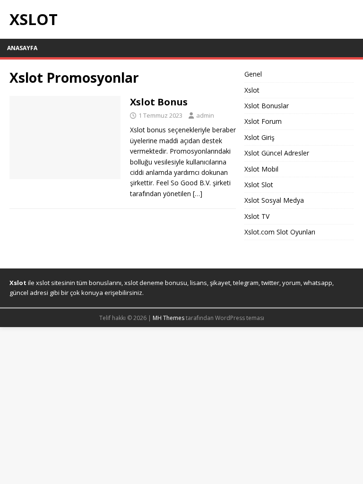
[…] (197, 193)
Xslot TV (256, 216)
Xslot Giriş (259, 137)
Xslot (251, 90)
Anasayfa (22, 48)
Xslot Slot (258, 184)
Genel (253, 73)
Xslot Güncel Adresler (276, 152)
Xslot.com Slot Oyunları (279, 231)
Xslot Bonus (159, 101)
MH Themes (168, 318)
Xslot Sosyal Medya (274, 200)
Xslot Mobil (261, 168)
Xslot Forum (263, 121)
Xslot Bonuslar (266, 105)
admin (205, 115)
